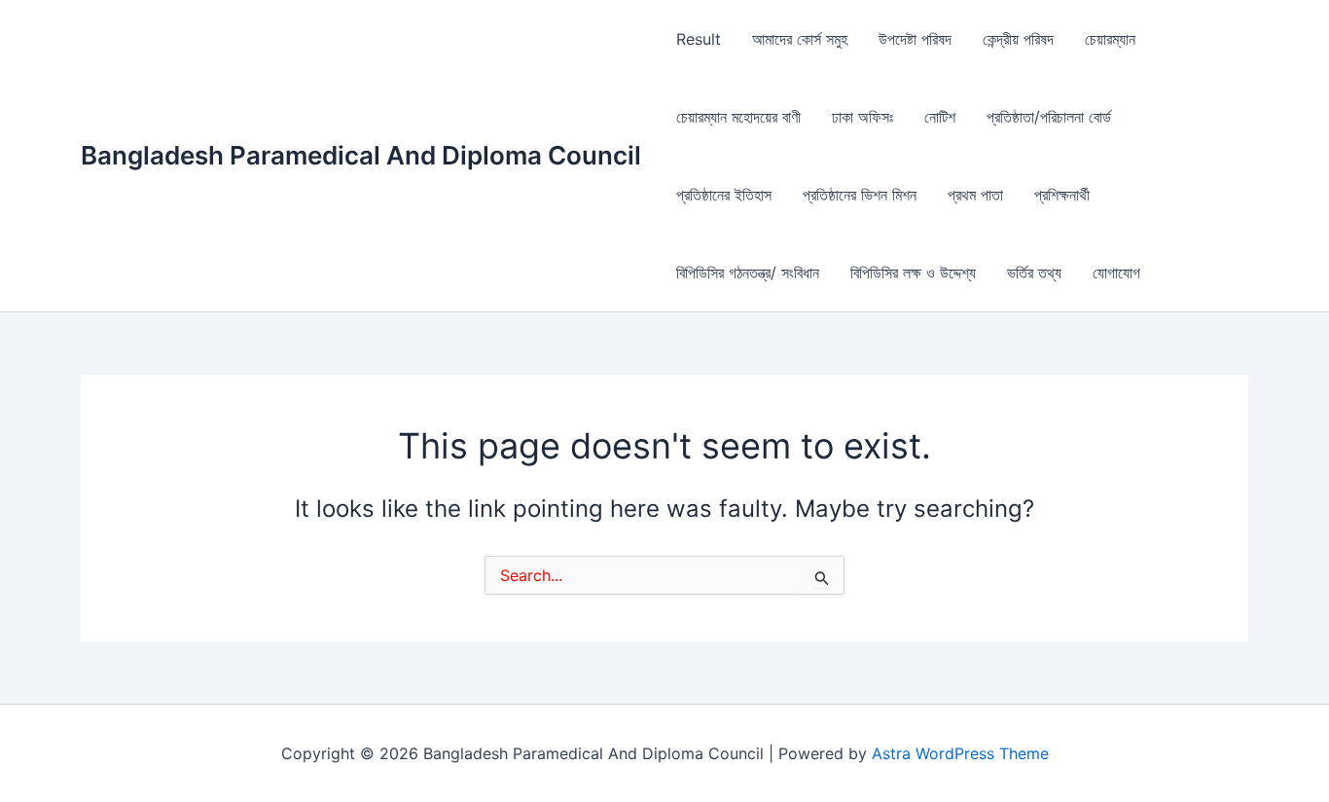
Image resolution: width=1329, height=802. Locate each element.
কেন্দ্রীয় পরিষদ (1018, 39)
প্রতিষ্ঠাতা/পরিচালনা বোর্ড (1049, 117)
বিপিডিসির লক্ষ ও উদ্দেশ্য (913, 272)
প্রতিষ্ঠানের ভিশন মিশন (859, 194)
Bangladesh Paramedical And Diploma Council (361, 155)
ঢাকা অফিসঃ (862, 117)
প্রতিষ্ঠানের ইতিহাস (724, 194)
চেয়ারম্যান (1110, 39)
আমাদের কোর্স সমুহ (799, 39)
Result (698, 39)
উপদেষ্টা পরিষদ (915, 39)
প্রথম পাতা (975, 194)
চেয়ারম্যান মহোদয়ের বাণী (738, 117)
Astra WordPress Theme (960, 753)
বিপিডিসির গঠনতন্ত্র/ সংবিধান (747, 272)
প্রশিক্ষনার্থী (1062, 194)
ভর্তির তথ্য (1034, 272)
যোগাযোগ (1116, 272)
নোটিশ (939, 117)
